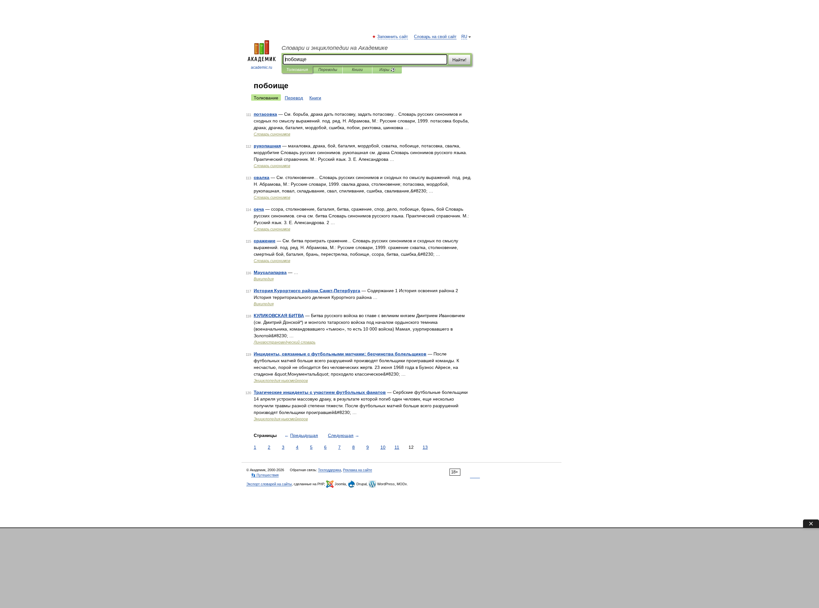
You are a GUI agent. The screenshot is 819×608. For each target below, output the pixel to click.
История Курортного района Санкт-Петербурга (307, 290)
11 (396, 447)
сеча (259, 209)
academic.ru (261, 67)
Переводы (327, 69)
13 (425, 447)
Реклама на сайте (357, 470)
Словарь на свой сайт (435, 37)
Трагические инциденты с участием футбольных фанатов (320, 392)
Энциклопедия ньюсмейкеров (281, 380)
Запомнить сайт (393, 37)
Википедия (264, 279)
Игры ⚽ (387, 69)
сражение (264, 240)
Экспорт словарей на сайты (269, 484)
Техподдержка (329, 470)
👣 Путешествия (265, 475)
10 (383, 447)
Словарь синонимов (272, 134)
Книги (357, 69)
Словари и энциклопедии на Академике (335, 48)
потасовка (265, 114)
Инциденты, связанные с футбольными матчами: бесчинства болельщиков (340, 353)
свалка (261, 177)
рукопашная (267, 145)
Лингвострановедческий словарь (284, 342)
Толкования (297, 69)
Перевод (294, 97)
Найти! (459, 59)
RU (464, 37)
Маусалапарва (270, 272)
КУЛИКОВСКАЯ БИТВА (279, 315)
